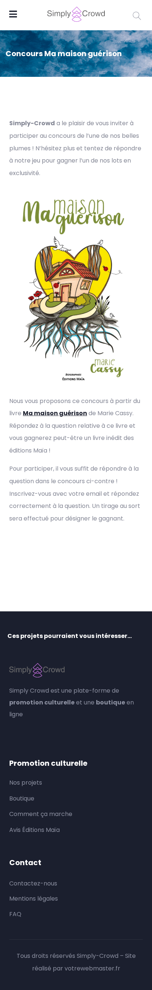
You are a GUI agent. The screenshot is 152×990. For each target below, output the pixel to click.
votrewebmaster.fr (92, 968)
